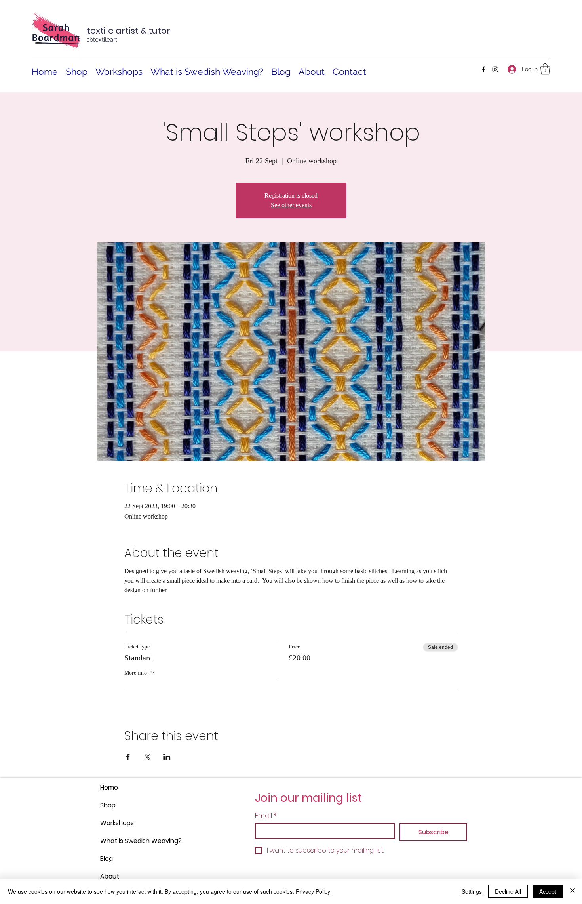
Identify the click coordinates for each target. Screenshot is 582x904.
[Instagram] (495, 69)
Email (266, 815)
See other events (291, 205)
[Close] (572, 891)
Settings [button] (472, 891)
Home (109, 787)
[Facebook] (483, 69)
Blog (106, 858)
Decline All (508, 891)
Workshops (117, 823)
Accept (547, 891)
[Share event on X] (147, 757)
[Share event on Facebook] (128, 757)
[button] (545, 69)
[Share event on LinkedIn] (167, 757)
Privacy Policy (313, 891)
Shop (108, 805)
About (109, 876)
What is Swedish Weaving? (119, 840)
